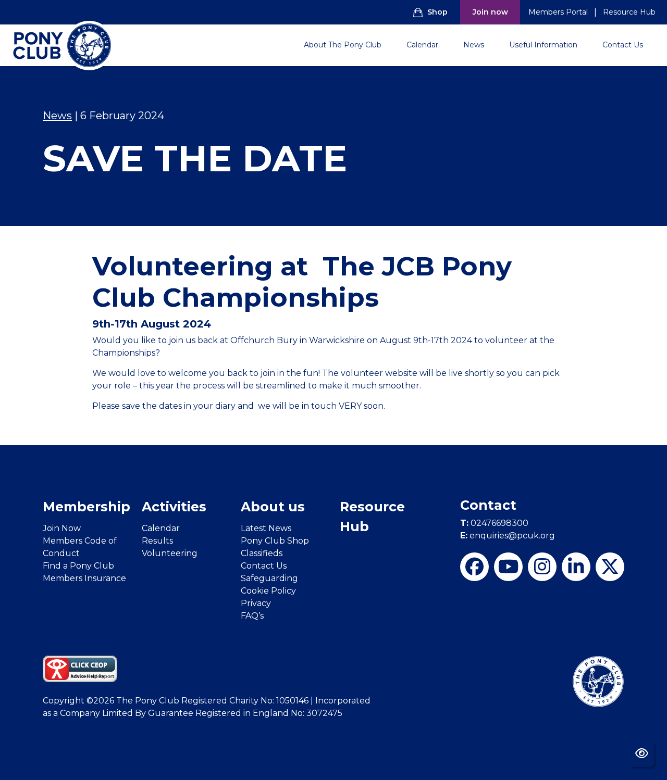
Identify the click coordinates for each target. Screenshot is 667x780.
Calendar (422, 44)
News (473, 44)
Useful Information (543, 44)
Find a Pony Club (78, 566)
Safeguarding (269, 578)
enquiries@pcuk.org (507, 535)
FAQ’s (252, 616)
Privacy (256, 603)
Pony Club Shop (275, 541)
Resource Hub (629, 12)
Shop (437, 12)
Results (157, 541)
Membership (86, 506)
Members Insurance (84, 578)
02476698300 (494, 523)
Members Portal (558, 12)
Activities (174, 506)
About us (273, 506)
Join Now (62, 528)
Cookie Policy (268, 591)
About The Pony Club (342, 44)
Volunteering (169, 553)
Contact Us (622, 44)
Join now (490, 12)
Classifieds (261, 553)
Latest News (266, 528)
